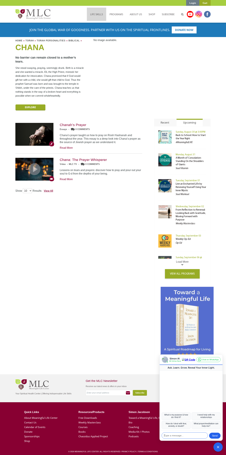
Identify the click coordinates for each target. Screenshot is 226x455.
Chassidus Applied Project (93, 436)
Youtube (190, 14)
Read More (66, 147)
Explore (30, 107)
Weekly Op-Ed (183, 239)
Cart (205, 3)
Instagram (198, 14)
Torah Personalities (51, 40)
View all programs (182, 273)
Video (63, 164)
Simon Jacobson (139, 412)
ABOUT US (136, 14)
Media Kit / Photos (139, 431)
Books (82, 431)
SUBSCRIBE (168, 14)
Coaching (134, 427)
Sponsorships (32, 436)
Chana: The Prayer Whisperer (83, 160)
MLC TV (73, 164)
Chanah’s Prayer (73, 125)
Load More (182, 261)
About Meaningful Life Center (41, 417)
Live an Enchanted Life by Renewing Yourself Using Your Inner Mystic (191, 187)
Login (192, 3)
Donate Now (184, 30)
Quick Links (31, 412)
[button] (218, 447)
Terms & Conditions (148, 452)
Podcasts (134, 436)
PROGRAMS (116, 14)
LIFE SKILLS (96, 14)
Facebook (207, 14)
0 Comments (82, 129)
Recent (165, 122)
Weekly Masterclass (89, 422)
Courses (83, 427)
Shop (27, 441)
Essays (63, 129)
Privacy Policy (128, 452)
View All (48, 190)
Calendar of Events (34, 427)
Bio (130, 422)
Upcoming (189, 122)
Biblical (74, 40)
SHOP (152, 14)
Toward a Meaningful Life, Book (146, 417)
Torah (29, 40)
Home (19, 40)
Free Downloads (87, 417)
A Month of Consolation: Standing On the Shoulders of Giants (190, 161)
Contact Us (30, 422)
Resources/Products (91, 412)
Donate (28, 431)
